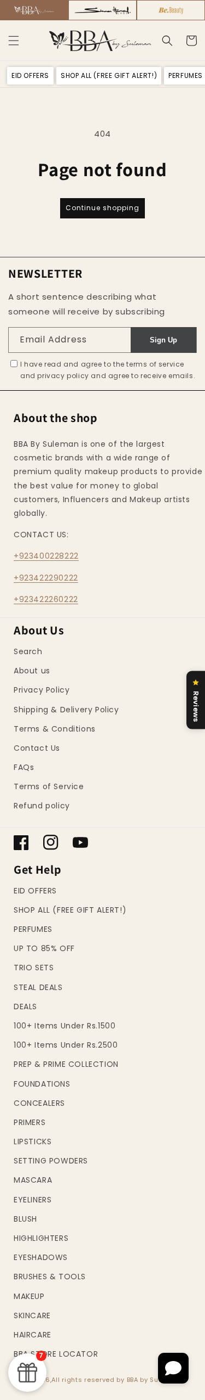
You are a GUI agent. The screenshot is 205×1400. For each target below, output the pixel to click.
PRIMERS (29, 1122)
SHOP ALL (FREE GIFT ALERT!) (70, 909)
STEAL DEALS (38, 987)
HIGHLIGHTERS (41, 1238)
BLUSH (25, 1218)
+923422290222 (46, 577)
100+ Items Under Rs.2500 (66, 1044)
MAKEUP (29, 1296)
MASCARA (33, 1179)
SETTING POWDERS (51, 1160)
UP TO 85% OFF (44, 948)
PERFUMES (33, 929)
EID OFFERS (35, 890)
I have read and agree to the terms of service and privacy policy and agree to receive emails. (107, 370)
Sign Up (163, 340)
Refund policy (42, 805)
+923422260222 (46, 599)
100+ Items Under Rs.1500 (64, 1025)
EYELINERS (32, 1199)
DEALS (25, 1006)
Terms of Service (49, 786)
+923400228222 (46, 555)
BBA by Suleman (153, 1379)
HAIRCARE (32, 1334)
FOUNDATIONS (42, 1083)
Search (28, 651)
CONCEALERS (39, 1103)
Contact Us (37, 748)
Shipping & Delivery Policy (66, 709)
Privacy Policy (41, 689)
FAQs (24, 767)
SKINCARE (32, 1315)
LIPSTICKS (32, 1141)
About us (32, 670)
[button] (14, 41)
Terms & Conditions (55, 728)
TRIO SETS (34, 967)
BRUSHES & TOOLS (50, 1276)
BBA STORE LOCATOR (56, 1353)
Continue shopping (102, 207)
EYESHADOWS (41, 1257)
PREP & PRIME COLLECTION (66, 1064)
